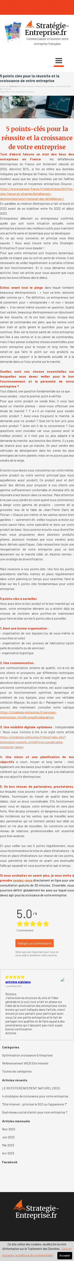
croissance (19, 92)
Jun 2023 (8, 1137)
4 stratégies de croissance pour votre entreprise (35, 1096)
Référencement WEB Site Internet (25, 1063)
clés (13, 92)
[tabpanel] (37, 41)
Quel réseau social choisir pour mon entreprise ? (34, 1112)
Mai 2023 (8, 1145)
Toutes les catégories (17, 1071)
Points (7, 92)
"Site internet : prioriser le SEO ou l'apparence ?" (34, 1104)
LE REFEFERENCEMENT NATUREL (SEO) (31, 1088)
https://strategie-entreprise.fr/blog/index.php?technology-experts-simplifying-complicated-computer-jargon (33, 742)
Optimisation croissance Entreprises (27, 1055)
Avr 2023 (8, 1153)
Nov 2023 (8, 1129)
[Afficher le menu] (59, 61)
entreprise (29, 92)
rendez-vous (22, 880)
